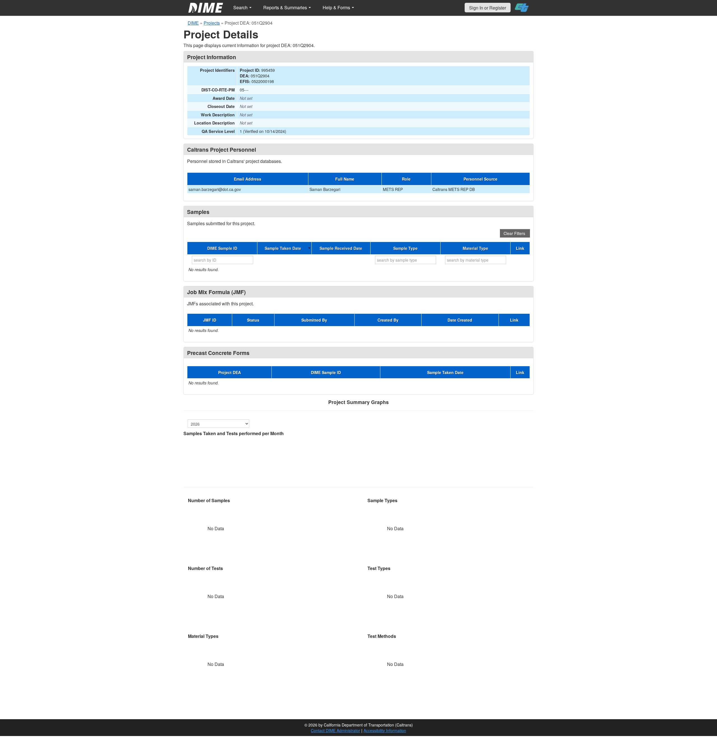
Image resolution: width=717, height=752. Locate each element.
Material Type (475, 248)
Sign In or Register (487, 7)
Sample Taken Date (283, 248)
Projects (212, 23)
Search (241, 7)
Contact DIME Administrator (335, 730)
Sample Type (405, 248)
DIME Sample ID (222, 248)
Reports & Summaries (285, 7)
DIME (193, 23)
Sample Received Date (341, 248)
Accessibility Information (385, 730)
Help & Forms (337, 7)
